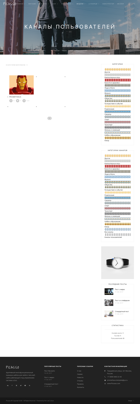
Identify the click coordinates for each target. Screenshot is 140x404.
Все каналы (109, 232)
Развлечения (109, 109)
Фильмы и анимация (112, 130)
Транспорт (108, 125)
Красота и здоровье (112, 83)
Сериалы (108, 114)
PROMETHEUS (15, 97)
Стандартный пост (122, 311)
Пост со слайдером (122, 300)
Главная (56, 50)
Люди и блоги (110, 88)
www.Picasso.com (113, 383)
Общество (108, 98)
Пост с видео (120, 289)
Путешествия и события (114, 104)
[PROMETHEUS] (21, 84)
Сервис (80, 374)
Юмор (107, 140)
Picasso (9, 4)
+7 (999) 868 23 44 (114, 377)
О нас (79, 371)
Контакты (80, 387)
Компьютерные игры (112, 77)
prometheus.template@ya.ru (117, 380)
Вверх (130, 400)
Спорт (107, 119)
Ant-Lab (46, 400)
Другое (107, 72)
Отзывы (80, 381)
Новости (80, 377)
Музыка (107, 93)
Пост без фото (49, 371)
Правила (80, 384)
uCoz (52, 400)
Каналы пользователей (78, 50)
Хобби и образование (112, 135)
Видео (64, 50)
